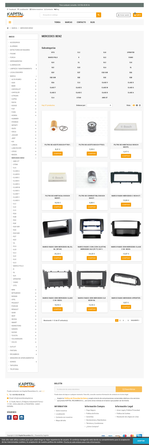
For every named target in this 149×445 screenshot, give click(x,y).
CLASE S (79, 87)
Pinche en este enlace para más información (82, 442)
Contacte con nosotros (64, 417)
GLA (104, 67)
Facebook (12, 9)
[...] (43, 391)
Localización (22, 9)
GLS (104, 57)
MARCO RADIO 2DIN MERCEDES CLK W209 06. (92, 299)
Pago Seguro (91, 410)
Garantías (89, 417)
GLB (78, 67)
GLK (52, 62)
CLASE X (131, 82)
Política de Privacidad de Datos (75, 398)
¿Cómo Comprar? (92, 426)
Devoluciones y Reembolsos (96, 420)
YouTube (15, 417)
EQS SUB (105, 72)
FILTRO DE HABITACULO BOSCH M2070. (126, 146)
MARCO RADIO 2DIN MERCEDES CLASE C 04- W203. (58, 299)
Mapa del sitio (61, 420)
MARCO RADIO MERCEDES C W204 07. (126, 196)
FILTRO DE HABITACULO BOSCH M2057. (57, 197)
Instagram (21, 417)
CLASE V (105, 82)
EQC (104, 77)
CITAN (79, 98)
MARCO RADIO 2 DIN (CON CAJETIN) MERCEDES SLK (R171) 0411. (92, 248)
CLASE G (131, 87)
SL (79, 62)
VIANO (131, 57)
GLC (104, 62)
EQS (130, 72)
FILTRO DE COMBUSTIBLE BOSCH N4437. (92, 197)
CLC (78, 52)
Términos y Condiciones (94, 423)
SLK (104, 52)
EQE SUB (53, 77)
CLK (130, 62)
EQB (130, 77)
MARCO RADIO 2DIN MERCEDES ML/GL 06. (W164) (58, 248)
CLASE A (131, 92)
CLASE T (53, 87)
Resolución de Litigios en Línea (128, 417)
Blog (57, 9)
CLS (78, 82)
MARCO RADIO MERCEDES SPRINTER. (126, 298)
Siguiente (135, 320)
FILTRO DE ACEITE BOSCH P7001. (58, 145)
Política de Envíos (92, 413)
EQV (52, 72)
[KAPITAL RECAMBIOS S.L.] (15, 15)
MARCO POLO (53, 57)
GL (131, 67)
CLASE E (53, 92)
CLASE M (105, 87)
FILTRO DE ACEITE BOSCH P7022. (92, 145)
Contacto (49, 9)
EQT (78, 72)
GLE (53, 67)
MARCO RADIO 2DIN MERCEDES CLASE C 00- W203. (126, 248)
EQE (79, 77)
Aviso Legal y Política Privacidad (128, 410)
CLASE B (105, 92)
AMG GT (105, 98)
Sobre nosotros (37, 9)
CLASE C (79, 92)
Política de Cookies (123, 413)
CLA (52, 98)
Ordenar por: (81, 105)
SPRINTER (130, 52)
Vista (128, 105)
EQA (52, 82)
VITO (53, 52)
